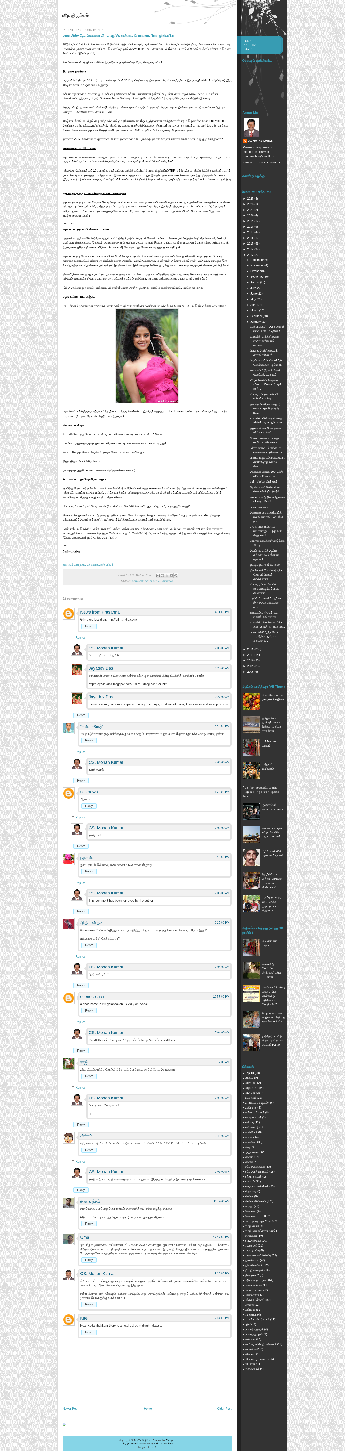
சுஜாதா (249, 1206)
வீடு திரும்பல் (75, 15)
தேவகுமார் (251, 1245)
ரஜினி (248, 1324)
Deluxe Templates (163, 1443)
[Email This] (158, 575)
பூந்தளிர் (87, 857)
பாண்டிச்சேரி (252, 1295)
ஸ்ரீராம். (86, 1136)
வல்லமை (250, 1339)
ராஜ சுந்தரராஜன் (254, 1329)
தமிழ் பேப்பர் (252, 1226)
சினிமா (249, 1196)
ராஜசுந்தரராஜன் (254, 1334)
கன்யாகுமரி (252, 1127)
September (257, 276)
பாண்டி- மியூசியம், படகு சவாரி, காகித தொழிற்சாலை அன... (267, 462)
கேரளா (249, 1157)
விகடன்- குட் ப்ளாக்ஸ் (257, 1359)
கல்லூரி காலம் (253, 1117)
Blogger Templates (132, 1443)
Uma (84, 1237)
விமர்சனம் (251, 1364)
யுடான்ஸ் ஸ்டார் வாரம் (257, 1319)
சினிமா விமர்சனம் (255, 1201)
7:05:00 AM (222, 1098)
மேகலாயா (251, 1314)
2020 (250, 215)
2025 (250, 198)
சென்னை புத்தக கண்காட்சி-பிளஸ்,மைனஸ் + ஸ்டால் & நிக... (266, 517)
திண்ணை (251, 1235)
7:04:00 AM (222, 967)
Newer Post (70, 1408)
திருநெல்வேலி (253, 1240)
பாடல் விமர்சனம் (254, 1290)
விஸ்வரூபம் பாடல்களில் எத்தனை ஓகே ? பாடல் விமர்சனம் (264, 589)
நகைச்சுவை (252, 1260)
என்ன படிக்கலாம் (254, 1112)
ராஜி (84, 1062)
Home (148, 1408)
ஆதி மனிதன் (92, 922)
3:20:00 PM (222, 1273)
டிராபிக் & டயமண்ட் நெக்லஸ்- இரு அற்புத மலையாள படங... (266, 603)
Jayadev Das (101, 668)
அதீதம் (249, 1078)
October (255, 271)
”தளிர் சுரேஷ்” (92, 726)
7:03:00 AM (222, 648)
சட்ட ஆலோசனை (255, 1166)
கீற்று (248, 1147)
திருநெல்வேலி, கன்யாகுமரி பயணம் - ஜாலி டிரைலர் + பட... (265, 408)
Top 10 (249, 1073)
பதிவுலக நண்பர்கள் (256, 1280)
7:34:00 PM (222, 1318)
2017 (250, 232)
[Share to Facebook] (171, 575)
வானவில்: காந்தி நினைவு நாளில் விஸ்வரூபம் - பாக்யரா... (264, 341)
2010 (250, 660)
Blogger (170, 1440)
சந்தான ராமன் (253, 1176)
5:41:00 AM (222, 1136)
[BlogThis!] (162, 575)
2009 (250, 666)
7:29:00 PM (222, 792)
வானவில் (167, 581)
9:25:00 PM (222, 922)
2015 (250, 243)
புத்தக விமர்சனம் (255, 1299)
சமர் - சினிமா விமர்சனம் (264, 481)
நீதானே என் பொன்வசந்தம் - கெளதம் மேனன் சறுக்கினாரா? (266, 574)
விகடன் (249, 1354)
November (257, 265)
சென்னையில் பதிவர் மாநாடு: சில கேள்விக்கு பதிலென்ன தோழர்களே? (273, 996)
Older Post (224, 1408)
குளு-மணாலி (253, 1152)
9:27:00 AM (222, 697)
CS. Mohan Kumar (106, 648)
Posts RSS (249, 44)
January (255, 321)
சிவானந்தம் (90, 1201)
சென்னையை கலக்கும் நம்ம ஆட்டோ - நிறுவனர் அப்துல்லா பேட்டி (261, 792)
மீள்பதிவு (250, 1309)
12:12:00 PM (221, 1237)
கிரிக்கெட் (251, 1142)
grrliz (154, 1447)
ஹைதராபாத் (252, 1368)
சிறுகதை (250, 1191)
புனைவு (249, 1304)
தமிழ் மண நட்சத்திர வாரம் (260, 1230)
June (253, 293)
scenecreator (92, 996)
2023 (250, 204)
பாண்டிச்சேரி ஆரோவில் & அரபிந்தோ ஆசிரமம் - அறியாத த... (264, 636)
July (253, 288)
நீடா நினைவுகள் (254, 1270)
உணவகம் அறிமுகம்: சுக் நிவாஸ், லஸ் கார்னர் (88, 564)
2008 (250, 671)
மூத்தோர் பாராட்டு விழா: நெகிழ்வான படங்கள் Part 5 (272, 1040)
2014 (250, 249)
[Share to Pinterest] (175, 575)
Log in (247, 48)
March (254, 310)
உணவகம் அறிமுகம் (256, 1102)
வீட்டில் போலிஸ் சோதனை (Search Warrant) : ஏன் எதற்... (266, 384)
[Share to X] (167, 575)
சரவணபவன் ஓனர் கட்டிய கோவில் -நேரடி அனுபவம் (272, 832)
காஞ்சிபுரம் (251, 1132)
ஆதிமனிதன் (252, 1092)
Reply (89, 626)
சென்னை (250, 1211)
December (257, 259)
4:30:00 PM (222, 726)
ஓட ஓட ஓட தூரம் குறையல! (265, 564)
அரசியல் (250, 1083)
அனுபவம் (250, 1088)
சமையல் (250, 1181)
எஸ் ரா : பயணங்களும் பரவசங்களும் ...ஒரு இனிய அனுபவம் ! (267, 531)
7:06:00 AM (222, 1171)
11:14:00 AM (221, 1201)
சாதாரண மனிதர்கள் (257, 1186)
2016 (250, 238)
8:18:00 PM (222, 857)
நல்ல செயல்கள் (254, 1265)
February (256, 316)
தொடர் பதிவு (252, 1250)
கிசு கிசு (249, 1137)
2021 (250, 209)
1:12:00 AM (222, 1062)
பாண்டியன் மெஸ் (259, 507)
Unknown (89, 792)
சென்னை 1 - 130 (255, 1216)
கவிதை (249, 1122)
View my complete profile (261, 162)
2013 (250, 255)
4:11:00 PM (222, 612)
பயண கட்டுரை (253, 1285)
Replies (81, 637)
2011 (250, 654)
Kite (84, 1318)
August (255, 282)
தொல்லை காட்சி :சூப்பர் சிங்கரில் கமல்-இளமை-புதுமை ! (265, 555)
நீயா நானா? (252, 1275)
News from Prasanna (100, 612)
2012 (250, 649)
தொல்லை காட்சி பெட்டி (146, 581)
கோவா (249, 1161)
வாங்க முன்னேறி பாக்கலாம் (260, 1344)
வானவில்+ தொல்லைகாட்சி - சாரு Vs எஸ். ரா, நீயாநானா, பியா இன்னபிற (118, 36)
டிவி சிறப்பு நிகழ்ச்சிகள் (258, 1221)
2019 (250, 221)
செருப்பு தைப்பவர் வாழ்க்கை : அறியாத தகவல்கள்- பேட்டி (273, 1017)
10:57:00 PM (221, 996)
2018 (250, 226)
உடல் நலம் (250, 1097)
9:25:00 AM (222, 668)
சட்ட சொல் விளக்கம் (257, 1171)
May (253, 299)
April (253, 305)
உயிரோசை (251, 1107)
